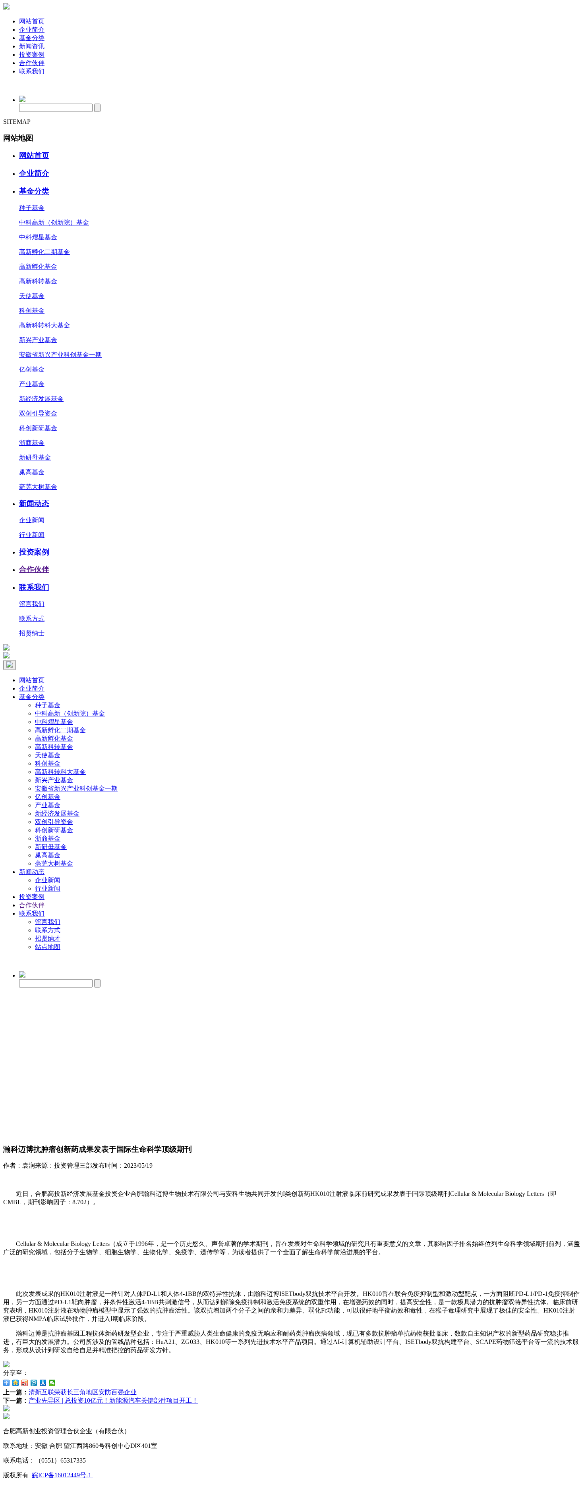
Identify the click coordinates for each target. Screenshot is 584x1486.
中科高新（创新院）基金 (54, 222)
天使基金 (31, 296)
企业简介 (31, 29)
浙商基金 (31, 442)
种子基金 (31, 207)
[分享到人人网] (43, 1383)
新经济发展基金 (41, 398)
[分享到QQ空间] (15, 1383)
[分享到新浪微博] (24, 1383)
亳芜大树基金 (38, 486)
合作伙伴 (31, 63)
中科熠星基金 (38, 237)
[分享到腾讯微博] (34, 1383)
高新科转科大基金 (44, 325)
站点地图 (47, 946)
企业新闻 (31, 520)
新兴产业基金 (38, 340)
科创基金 (31, 310)
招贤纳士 (31, 633)
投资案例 (31, 54)
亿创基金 (31, 369)
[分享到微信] (52, 1383)
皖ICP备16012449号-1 (62, 1475)
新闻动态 (34, 503)
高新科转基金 (38, 281)
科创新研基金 (38, 428)
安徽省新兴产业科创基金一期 (60, 354)
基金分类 (31, 38)
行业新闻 (31, 534)
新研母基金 (35, 457)
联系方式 (31, 618)
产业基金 (31, 384)
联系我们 (31, 71)
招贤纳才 (47, 938)
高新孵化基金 (38, 266)
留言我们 (31, 604)
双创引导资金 (38, 413)
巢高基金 (31, 472)
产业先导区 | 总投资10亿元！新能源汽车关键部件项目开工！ (113, 1400)
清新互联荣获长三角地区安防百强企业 (83, 1392)
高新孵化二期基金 (44, 251)
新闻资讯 (31, 46)
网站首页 (31, 21)
